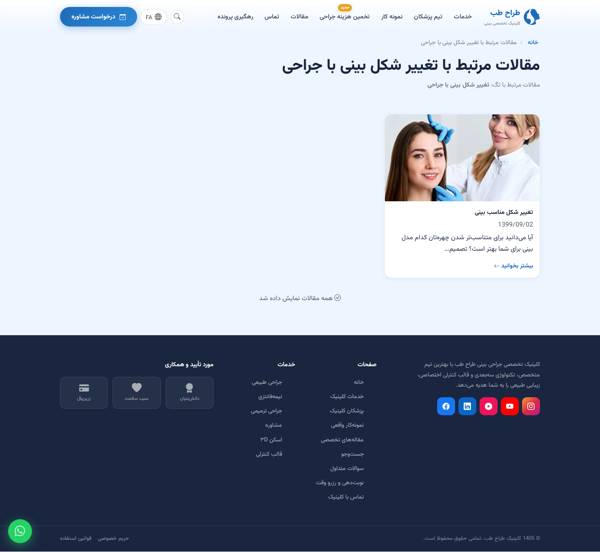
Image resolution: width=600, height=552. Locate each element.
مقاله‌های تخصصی (342, 440)
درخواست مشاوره (93, 17)
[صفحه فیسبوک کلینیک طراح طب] (446, 406)
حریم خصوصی (113, 538)
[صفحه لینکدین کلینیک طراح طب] (467, 406)
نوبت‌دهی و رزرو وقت (340, 483)
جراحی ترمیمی (266, 411)
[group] (153, 17)
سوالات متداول (347, 468)
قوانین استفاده (75, 538)
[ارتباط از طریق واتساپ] (20, 531)
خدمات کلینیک (347, 396)
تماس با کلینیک (346, 497)
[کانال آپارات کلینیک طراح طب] (489, 406)
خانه (533, 42)
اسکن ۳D (271, 440)
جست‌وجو (352, 454)
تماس (271, 17)
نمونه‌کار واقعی (347, 425)
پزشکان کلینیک (347, 411)
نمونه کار (391, 17)
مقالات (299, 17)
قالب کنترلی (269, 454)
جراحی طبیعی (267, 382)
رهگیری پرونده (235, 17)
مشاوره (273, 425)
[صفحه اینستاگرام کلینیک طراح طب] (531, 406)
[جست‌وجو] (177, 17)
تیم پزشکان (428, 17)
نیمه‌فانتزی (270, 396)
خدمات (463, 17)
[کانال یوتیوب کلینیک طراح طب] (510, 406)
